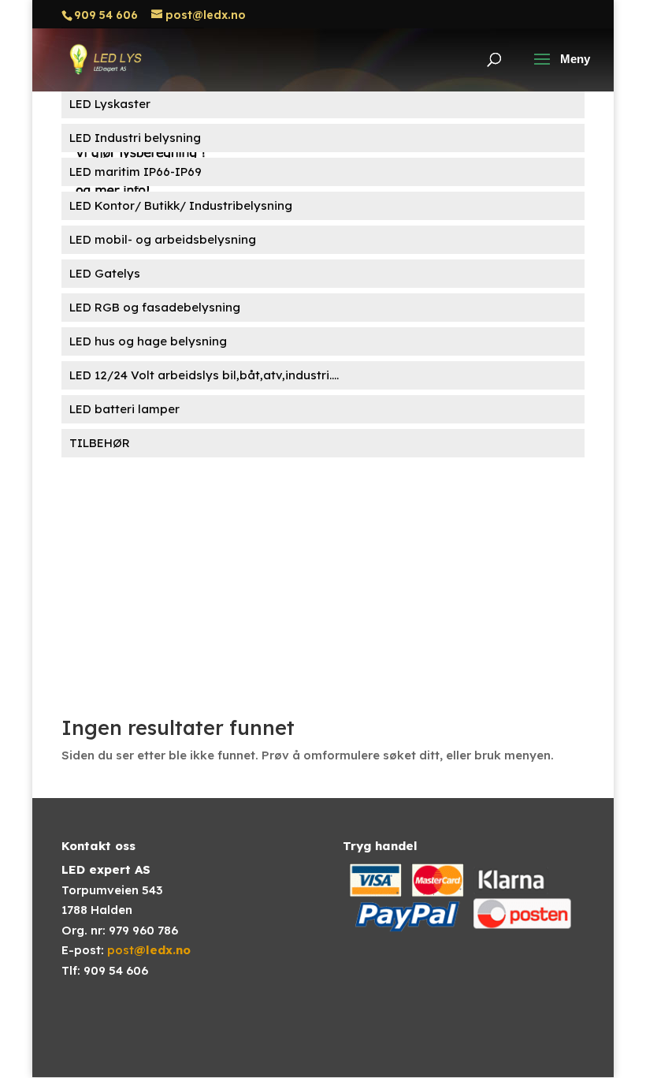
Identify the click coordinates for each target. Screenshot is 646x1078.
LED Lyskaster (109, 103)
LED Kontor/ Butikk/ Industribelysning (180, 205)
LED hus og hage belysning (148, 341)
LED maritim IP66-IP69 (135, 171)
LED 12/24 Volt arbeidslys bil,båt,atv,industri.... (204, 374)
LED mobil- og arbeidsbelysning (162, 239)
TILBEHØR (99, 442)
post (149, 949)
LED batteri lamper (124, 408)
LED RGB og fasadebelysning (154, 307)
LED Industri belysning (135, 137)
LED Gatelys (104, 273)
